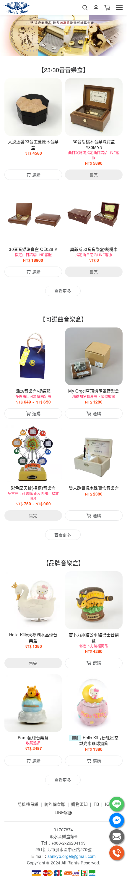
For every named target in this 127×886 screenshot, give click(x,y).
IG (107, 804)
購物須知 (79, 804)
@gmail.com (84, 856)
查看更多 (62, 291)
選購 (36, 127)
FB (96, 804)
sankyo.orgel (60, 856)
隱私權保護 (27, 804)
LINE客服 (63, 812)
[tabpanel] (63, 35)
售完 (93, 127)
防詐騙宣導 (54, 804)
